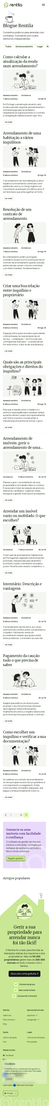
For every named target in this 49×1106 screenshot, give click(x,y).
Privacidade (22, 1073)
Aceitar (9, 1079)
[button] (10, 1093)
